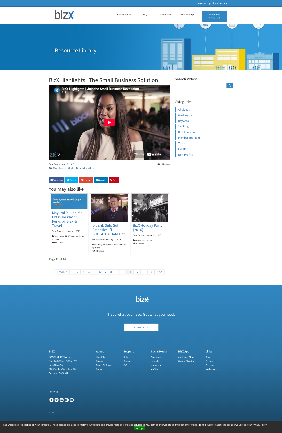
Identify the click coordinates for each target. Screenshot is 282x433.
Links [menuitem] (209, 351)
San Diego (184, 126)
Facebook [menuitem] (156, 357)
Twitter (73, 180)
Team (181, 143)
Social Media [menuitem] (159, 351)
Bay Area (183, 121)
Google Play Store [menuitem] (187, 360)
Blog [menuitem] (208, 357)
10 (122, 272)
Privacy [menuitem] (99, 360)
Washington (185, 115)
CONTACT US (141, 327)
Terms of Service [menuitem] (104, 365)
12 (136, 272)
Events (182, 149)
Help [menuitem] (126, 357)
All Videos (184, 109)
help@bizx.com (56, 365)
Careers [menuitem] (209, 360)
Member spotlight (64, 168)
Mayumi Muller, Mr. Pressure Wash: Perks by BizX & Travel (67, 219)
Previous (62, 272)
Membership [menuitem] (187, 14)
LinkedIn (102, 180)
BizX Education (187, 132)
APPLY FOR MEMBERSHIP (215, 16)
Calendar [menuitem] (210, 365)
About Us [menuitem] (100, 357)
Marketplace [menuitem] (212, 369)
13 (143, 272)
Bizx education (85, 168)
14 (150, 272)
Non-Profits (185, 154)
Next (159, 272)
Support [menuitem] (129, 351)
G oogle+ (87, 180)
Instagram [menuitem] (156, 365)
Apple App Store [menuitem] (186, 357)
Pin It (114, 180)
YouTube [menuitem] (155, 369)
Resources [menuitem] (166, 14)
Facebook (58, 180)
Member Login (205, 3)
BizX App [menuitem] (183, 351)
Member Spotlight (189, 137)
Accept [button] (139, 428)
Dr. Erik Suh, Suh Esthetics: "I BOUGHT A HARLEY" (108, 230)
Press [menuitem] (99, 369)
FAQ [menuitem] (145, 14)
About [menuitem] (100, 351)
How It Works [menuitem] (124, 14)
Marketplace (221, 3)
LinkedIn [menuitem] (155, 360)
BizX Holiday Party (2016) (147, 227)
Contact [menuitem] (127, 360)
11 (129, 272)
